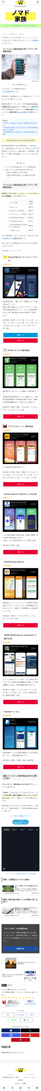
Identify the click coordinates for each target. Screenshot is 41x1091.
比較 (11, 985)
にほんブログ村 (30, 1004)
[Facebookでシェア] (6, 718)
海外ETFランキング (11, 1005)
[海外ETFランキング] (11, 1002)
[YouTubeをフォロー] (30, 1035)
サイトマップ (30, 1074)
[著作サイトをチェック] (11, 1030)
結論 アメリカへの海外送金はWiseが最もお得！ (19, 169)
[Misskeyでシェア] (34, 713)
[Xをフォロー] (30, 1030)
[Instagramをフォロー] (11, 1035)
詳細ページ (20, 335)
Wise (11, 808)
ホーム (11, 1074)
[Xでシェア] (6, 713)
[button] (27, 1020)
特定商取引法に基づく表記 (11, 1077)
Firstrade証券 (20, 112)
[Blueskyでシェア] (25, 713)
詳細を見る (20, 948)
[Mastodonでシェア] (16, 713)
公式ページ (20, 340)
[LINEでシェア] (25, 718)
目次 (17, 163)
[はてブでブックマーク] (16, 718)
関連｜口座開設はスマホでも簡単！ (18, 172)
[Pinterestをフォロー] (20, 1040)
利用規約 (35, 40)
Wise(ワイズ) (9, 238)
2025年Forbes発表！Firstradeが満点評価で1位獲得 (20, 140)
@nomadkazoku (8, 91)
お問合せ (20, 1080)
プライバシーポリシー (30, 1077)
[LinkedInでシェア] (16, 723)
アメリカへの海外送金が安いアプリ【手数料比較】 (20, 167)
